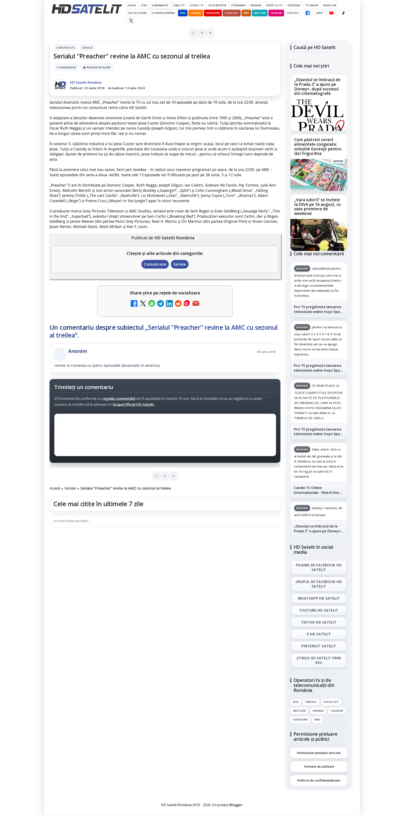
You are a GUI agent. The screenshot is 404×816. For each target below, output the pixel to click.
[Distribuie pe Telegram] (160, 304)
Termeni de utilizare (318, 766)
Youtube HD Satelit (318, 610)
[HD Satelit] (86, 9)
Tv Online (311, 5)
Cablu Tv (179, 5)
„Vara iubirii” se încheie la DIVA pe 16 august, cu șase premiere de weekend (317, 206)
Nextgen (260, 13)
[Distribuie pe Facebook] (134, 304)
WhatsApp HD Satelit (319, 598)
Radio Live (329, 5)
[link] (318, 102)
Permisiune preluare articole (319, 752)
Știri (144, 5)
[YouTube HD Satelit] (331, 13)
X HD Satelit (319, 634)
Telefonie (293, 5)
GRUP (319, 13)
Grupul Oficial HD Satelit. (134, 404)
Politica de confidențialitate (318, 780)
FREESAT (311, 702)
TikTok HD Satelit (319, 622)
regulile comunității (118, 398)
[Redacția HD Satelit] (60, 85)
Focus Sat (231, 13)
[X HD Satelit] (131, 20)
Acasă (132, 5)
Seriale (87, 47)
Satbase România (163, 13)
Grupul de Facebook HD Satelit (319, 584)
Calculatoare (137, 13)
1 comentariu (66, 67)
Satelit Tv (196, 5)
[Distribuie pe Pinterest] (187, 304)
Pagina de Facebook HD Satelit (319, 567)
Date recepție (217, 5)
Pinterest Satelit (318, 646)
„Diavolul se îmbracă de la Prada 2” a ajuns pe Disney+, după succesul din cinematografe (317, 87)
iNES (246, 13)
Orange (195, 13)
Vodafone (213, 13)
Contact (293, 13)
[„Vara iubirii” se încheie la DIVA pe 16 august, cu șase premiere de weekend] (318, 235)
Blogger (236, 805)
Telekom (276, 13)
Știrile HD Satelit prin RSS (319, 660)
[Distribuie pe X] (143, 304)
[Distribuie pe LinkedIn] (169, 304)
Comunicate (160, 5)
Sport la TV (274, 5)
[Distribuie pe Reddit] (178, 304)
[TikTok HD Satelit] (343, 13)
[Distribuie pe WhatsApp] (151, 304)
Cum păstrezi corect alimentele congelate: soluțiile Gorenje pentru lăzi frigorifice (318, 147)
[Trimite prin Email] (196, 304)
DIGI (182, 13)
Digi (296, 702)
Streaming (238, 5)
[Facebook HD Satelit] (307, 13)
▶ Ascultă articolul (97, 67)
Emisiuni (256, 5)
